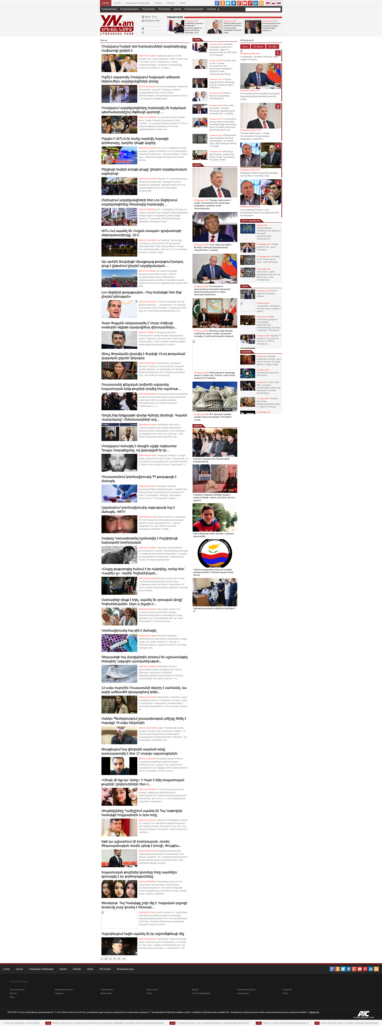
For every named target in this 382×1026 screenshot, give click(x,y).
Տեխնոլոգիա (106, 993)
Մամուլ (244, 286)
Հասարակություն (109, 9)
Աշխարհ (177, 9)
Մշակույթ (246, 352)
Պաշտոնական (148, 9)
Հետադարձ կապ (125, 969)
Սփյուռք (198, 426)
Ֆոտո (12, 997)
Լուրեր (105, 3)
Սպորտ (158, 3)
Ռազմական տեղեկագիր (137, 3)
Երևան (117, 3)
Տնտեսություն (164, 9)
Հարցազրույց (243, 993)
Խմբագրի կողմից (175, 17)
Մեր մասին (105, 969)
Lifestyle (171, 3)
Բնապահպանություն (194, 9)
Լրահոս (197, 40)
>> (124, 958)
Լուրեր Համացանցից (250, 221)
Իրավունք (211, 9)
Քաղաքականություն (129, 9)
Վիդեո (182, 3)
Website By (314, 1012)
